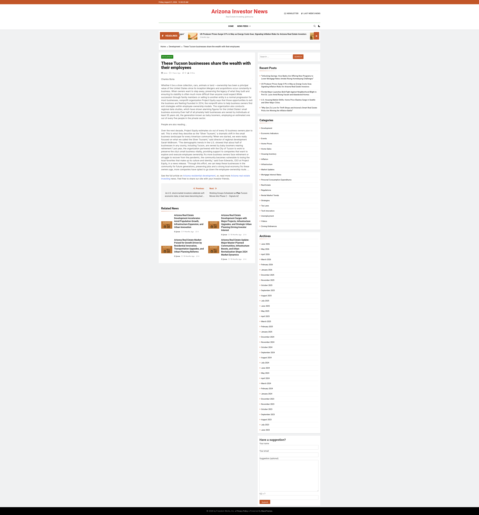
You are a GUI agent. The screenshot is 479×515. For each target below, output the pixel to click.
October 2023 (266, 409)
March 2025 (266, 321)
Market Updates (267, 169)
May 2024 (265, 373)
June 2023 (265, 430)
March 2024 (266, 383)
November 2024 (267, 342)
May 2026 (265, 249)
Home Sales (266, 149)
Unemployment (267, 216)
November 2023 (267, 404)
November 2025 (267, 280)
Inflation (264, 159)
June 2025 (265, 306)
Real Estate (266, 185)
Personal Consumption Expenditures (276, 180)
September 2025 (268, 290)
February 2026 (267, 264)
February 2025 (267, 326)
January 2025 (266, 332)
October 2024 (266, 347)
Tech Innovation (267, 211)
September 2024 (268, 352)
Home (231, 26)
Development (167, 57)
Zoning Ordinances (269, 226)
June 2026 (265, 244)
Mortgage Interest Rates (271, 175)
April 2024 (265, 378)
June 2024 (265, 368)
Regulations (266, 190)
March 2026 (266, 259)
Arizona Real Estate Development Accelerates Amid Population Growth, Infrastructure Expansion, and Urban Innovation (188, 221)
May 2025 (265, 311)
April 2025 (265, 316)
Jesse (165, 73)
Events (264, 138)
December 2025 (267, 275)
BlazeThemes (266, 511)
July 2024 (265, 363)
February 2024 (267, 388)
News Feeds (242, 26)
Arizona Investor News (239, 11)
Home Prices (266, 144)
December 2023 (267, 399)
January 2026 (266, 270)
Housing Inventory (268, 154)
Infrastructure (266, 164)
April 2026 (265, 254)
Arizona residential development (199, 175)
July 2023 (265, 425)
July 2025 (265, 301)
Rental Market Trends (270, 195)
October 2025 (266, 285)
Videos (264, 221)
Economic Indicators (270, 133)
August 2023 (266, 419)
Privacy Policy (242, 511)
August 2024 (266, 358)
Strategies (265, 200)
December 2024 (267, 337)
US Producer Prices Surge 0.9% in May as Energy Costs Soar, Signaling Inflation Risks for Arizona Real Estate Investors (217, 34)
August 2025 (266, 296)
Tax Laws (265, 206)
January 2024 (266, 394)
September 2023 (268, 414)
